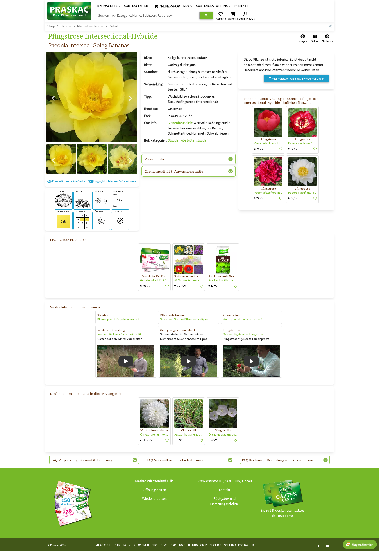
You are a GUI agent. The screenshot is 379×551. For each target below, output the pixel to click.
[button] (109, 6)
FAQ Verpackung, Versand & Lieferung (81, 460)
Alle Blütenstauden (90, 26)
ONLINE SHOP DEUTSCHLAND (218, 545)
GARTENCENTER (125, 545)
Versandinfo (154, 159)
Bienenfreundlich (180, 123)
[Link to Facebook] (319, 546)
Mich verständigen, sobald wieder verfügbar (297, 78)
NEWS (164, 545)
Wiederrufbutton (154, 499)
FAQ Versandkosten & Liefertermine (175, 460)
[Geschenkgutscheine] (72, 503)
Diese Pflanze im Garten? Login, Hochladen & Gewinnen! (94, 181)
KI (253, 545)
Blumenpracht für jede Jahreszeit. (118, 319)
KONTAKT (244, 545)
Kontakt (224, 490)
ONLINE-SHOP (149, 545)
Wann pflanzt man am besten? (243, 319)
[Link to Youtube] (327, 546)
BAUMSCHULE (103, 545)
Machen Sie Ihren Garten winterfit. (119, 334)
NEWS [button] (187, 6)
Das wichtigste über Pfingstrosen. (244, 334)
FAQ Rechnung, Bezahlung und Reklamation (277, 460)
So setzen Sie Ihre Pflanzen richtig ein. (185, 319)
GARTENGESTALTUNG (184, 545)
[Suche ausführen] (206, 15)
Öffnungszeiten (154, 490)
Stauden (66, 26)
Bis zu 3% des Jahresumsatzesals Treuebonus (282, 513)
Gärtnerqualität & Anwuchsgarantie (174, 171)
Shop (51, 26)
